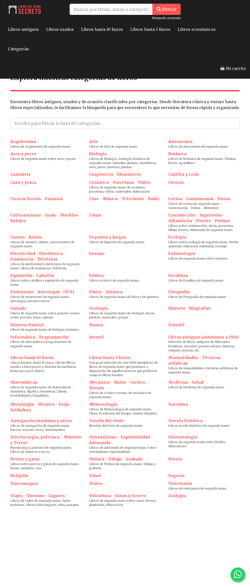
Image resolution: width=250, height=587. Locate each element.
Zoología (177, 495)
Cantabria (20, 174)
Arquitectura (23, 141)
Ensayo (96, 253)
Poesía (175, 459)
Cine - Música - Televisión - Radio (124, 198)
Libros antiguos (23, 29)
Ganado (18, 308)
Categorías (18, 48)
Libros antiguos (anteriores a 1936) (203, 337)
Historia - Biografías (189, 308)
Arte (93, 141)
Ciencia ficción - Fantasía (36, 198)
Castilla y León (183, 174)
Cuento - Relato (26, 237)
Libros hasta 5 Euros (150, 29)
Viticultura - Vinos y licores (117, 495)
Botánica (177, 153)
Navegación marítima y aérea (41, 420)
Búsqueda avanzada (166, 18)
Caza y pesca (23, 182)
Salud (95, 475)
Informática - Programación (39, 337)
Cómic (95, 215)
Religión (19, 475)
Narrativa (178, 404)
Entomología (181, 253)
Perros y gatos (25, 459)
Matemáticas (23, 382)
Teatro (96, 483)
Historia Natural (27, 324)
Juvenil (96, 337)
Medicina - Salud (185, 382)
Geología (98, 308)
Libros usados (60, 29)
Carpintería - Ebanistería (115, 174)
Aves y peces (23, 153)
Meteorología (103, 404)
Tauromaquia (24, 483)
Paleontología (183, 437)
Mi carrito (235, 68)
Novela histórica (185, 420)
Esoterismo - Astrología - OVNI (42, 291)
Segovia (176, 475)
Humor (96, 324)
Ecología (177, 237)
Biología (98, 153)
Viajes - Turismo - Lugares (37, 495)
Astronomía (180, 141)
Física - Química (106, 291)
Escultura (178, 275)
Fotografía (179, 291)
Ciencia (176, 182)
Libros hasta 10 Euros (102, 29)
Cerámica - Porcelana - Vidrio (120, 182)
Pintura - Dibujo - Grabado (116, 459)
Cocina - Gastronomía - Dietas (199, 198)
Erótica (96, 275)
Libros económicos (197, 29)
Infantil (176, 324)
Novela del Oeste (106, 420)
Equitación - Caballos (32, 275)
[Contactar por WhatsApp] (237, 574)
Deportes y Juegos (107, 237)
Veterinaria (180, 483)
